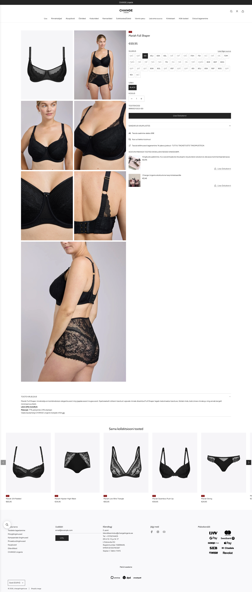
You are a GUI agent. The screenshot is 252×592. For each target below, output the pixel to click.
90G (220, 68)
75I (166, 62)
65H (138, 56)
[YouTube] (164, 532)
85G (179, 68)
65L (165, 56)
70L (219, 56)
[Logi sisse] (237, 11)
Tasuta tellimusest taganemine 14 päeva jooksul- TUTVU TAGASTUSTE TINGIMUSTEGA (168, 145)
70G (185, 56)
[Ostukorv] (243, 11)
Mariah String (206, 499)
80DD (200, 62)
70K (212, 56)
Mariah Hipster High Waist (65, 499)
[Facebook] (152, 532)
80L (158, 68)
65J (151, 56)
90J (137, 75)
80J (145, 68)
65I (145, 56)
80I (138, 68)
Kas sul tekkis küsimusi (141, 139)
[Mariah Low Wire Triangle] (126, 462)
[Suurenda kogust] (141, 99)
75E (139, 62)
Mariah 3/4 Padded (13, 499)
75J (173, 62)
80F (215, 62)
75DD (132, 62)
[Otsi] (231, 11)
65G (131, 56)
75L (186, 62)
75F (146, 62)
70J (205, 56)
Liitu (62, 538)
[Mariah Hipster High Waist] (77, 462)
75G (152, 62)
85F (172, 68)
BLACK (132, 87)
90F (213, 68)
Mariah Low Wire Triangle (114, 499)
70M (226, 56)
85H (186, 68)
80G (222, 62)
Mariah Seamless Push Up (163, 499)
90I (131, 75)
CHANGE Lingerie (126, 2)
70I (199, 56)
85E (165, 68)
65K (158, 56)
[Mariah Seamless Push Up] (174, 462)
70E (171, 56)
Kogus (132, 93)
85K (206, 68)
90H (227, 68)
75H (159, 62)
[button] (3, 462)
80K (152, 68)
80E (208, 62)
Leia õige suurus (224, 51)
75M (193, 62)
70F (178, 56)
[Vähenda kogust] (132, 99)
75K (179, 62)
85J (199, 68)
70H (192, 56)
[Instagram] (158, 532)
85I (193, 68)
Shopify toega (36, 589)
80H (131, 68)
